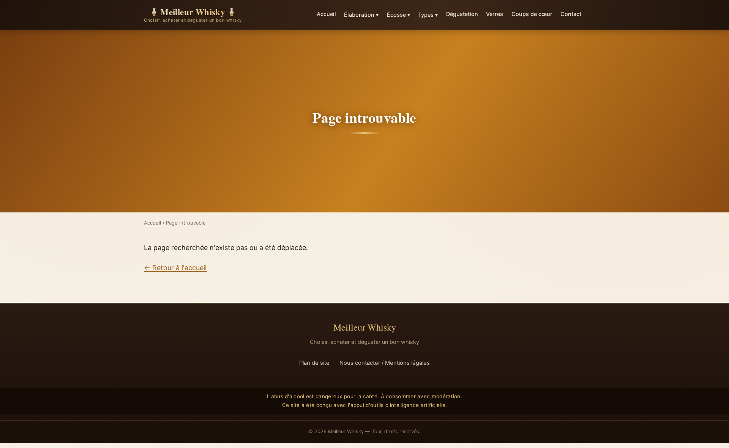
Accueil (326, 14)
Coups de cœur (531, 14)
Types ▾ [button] (428, 14)
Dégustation (462, 14)
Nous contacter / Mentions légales (384, 362)
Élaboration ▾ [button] (361, 14)
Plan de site (314, 362)
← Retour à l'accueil (175, 268)
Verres (494, 14)
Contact (570, 14)
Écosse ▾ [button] (398, 14)
